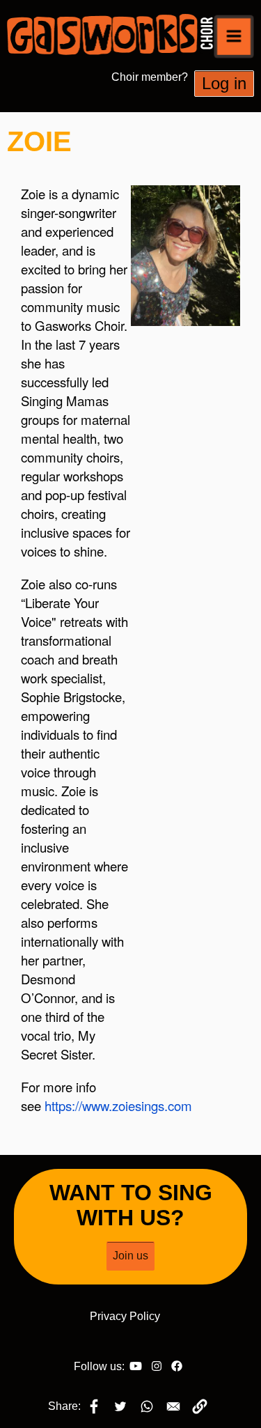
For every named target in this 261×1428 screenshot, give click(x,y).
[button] (234, 36)
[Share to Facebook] (94, 1406)
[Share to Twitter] (120, 1406)
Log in (224, 83)
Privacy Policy (125, 1316)
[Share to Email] (173, 1406)
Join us (130, 1256)
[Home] (117, 34)
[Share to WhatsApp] (146, 1406)
